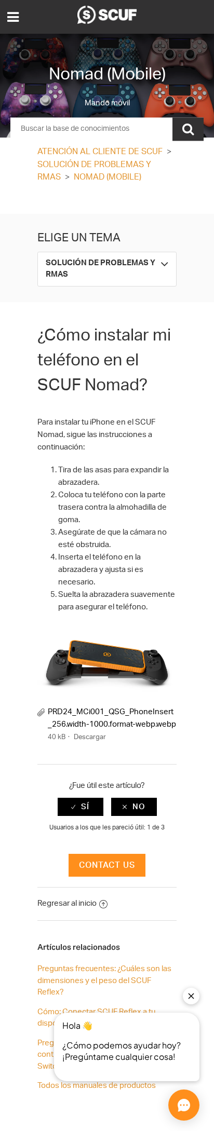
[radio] (80, 806)
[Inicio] (106, 21)
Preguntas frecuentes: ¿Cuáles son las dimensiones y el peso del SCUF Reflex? (104, 980)
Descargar (90, 737)
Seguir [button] (107, 200)
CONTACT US (107, 865)
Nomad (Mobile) (107, 177)
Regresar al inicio (67, 903)
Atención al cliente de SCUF (100, 151)
